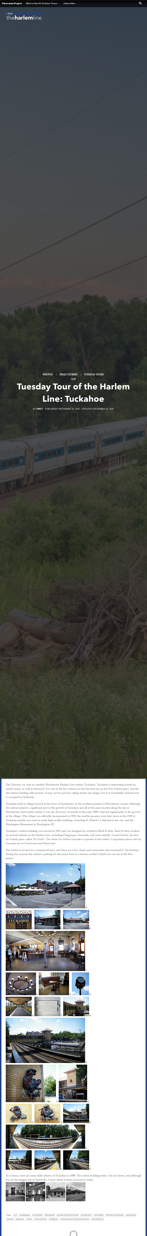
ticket (29, 1219)
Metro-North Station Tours (41, 3)
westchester (97, 1219)
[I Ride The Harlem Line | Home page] (24, 17)
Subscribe (69, 3)
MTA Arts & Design (114, 1215)
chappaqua (25, 1215)
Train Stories (68, 375)
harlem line (86, 1215)
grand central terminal (67, 1215)
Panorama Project (12, 3)
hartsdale (98, 1215)
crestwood (37, 1215)
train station (41, 1219)
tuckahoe (53, 1219)
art (15, 1215)
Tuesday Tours (94, 375)
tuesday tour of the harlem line (74, 1219)
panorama (131, 1215)
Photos (48, 375)
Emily (39, 409)
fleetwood (49, 1215)
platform (20, 1219)
